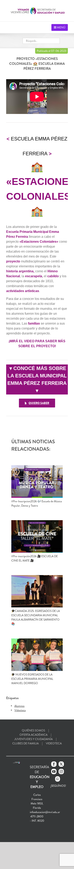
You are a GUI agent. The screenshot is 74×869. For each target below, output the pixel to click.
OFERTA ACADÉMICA (33, 735)
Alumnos (19, 706)
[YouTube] (54, 771)
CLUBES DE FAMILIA (25, 743)
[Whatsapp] (57, 779)
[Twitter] (61, 764)
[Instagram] (61, 771)
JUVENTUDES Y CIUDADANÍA (33, 739)
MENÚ (60, 27)
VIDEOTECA (54, 743)
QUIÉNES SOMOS (33, 730)
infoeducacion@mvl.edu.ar (45, 812)
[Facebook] (54, 764)
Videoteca (20, 710)
